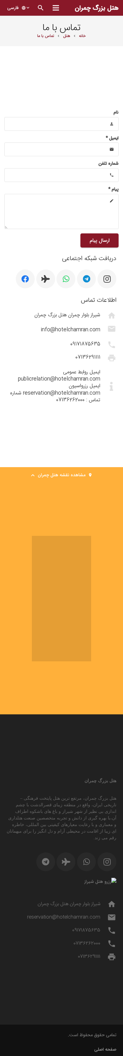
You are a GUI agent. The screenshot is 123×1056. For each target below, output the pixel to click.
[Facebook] (25, 278)
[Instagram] (106, 278)
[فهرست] (55, 8)
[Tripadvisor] (45, 278)
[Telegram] (86, 278)
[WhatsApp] (65, 278)
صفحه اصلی (105, 1049)
